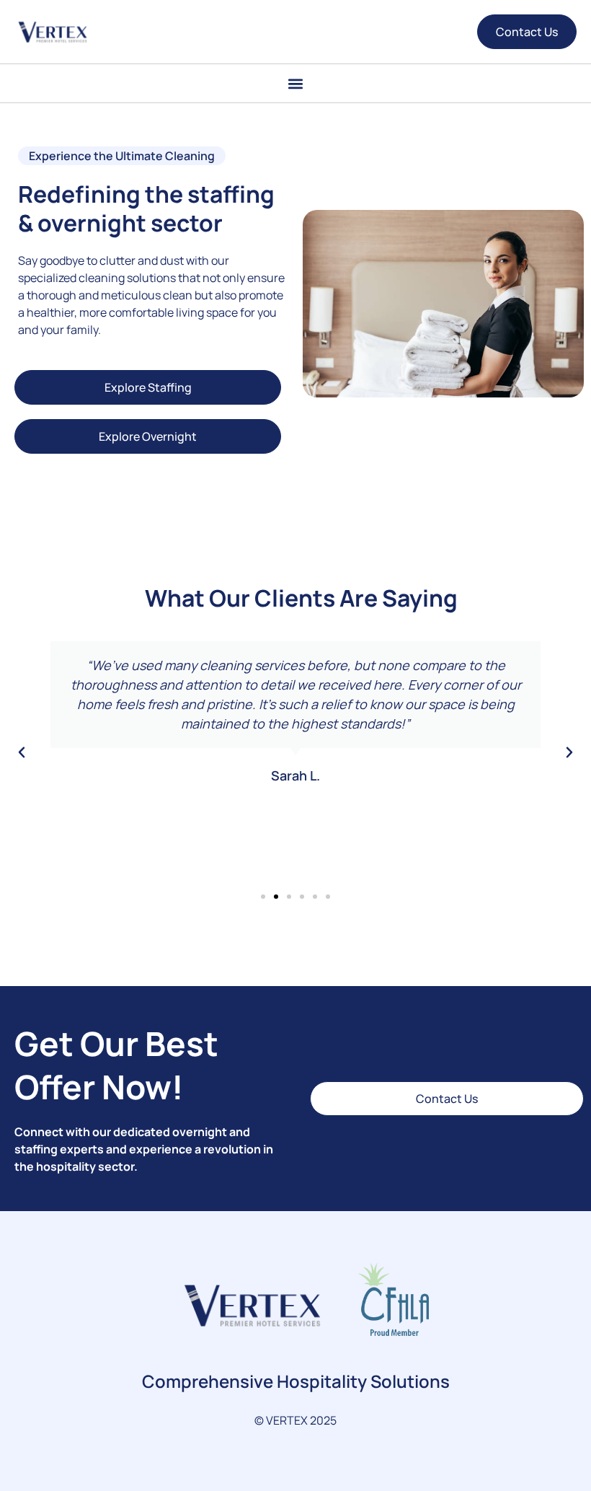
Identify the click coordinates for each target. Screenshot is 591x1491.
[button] (296, 83)
